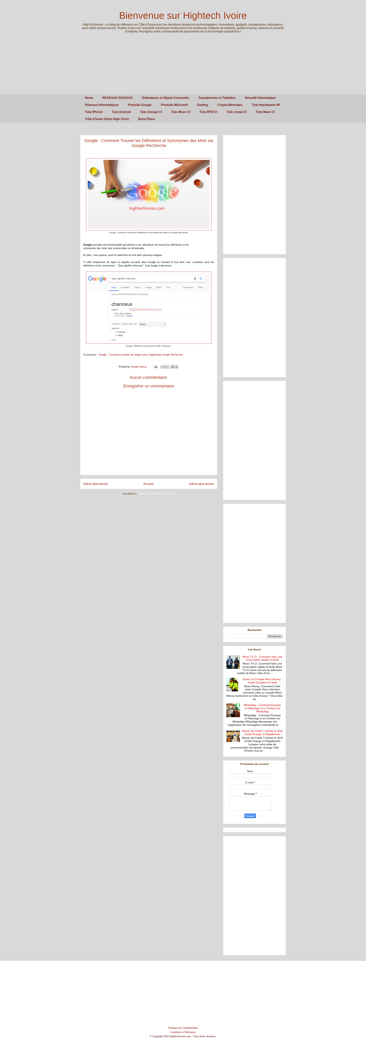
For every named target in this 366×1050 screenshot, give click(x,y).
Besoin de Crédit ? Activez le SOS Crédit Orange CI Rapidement (262, 732)
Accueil (148, 483)
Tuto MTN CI (208, 112)
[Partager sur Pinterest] (177, 367)
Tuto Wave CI (265, 112)
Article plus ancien (201, 483)
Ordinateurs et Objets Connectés (165, 97)
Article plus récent (95, 483)
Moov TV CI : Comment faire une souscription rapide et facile (262, 658)
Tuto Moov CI (180, 112)
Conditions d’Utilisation (183, 1032)
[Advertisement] (183, 67)
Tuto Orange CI (151, 112)
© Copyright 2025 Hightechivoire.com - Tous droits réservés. (183, 1036)
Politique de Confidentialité (183, 1028)
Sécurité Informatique (260, 97)
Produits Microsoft (174, 104)
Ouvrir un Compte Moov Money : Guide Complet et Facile (262, 681)
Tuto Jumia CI (236, 112)
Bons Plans (146, 119)
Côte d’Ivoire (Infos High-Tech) (107, 119)
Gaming (202, 104)
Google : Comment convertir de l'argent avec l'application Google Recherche (141, 354)
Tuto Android (121, 112)
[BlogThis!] (166, 367)
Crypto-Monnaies (230, 104)
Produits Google (140, 104)
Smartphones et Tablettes (216, 97)
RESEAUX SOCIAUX (117, 97)
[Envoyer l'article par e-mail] (155, 366)
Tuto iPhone (94, 112)
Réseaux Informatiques (102, 104)
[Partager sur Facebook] (173, 367)
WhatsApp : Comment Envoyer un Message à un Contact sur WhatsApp (262, 708)
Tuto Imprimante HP (266, 104)
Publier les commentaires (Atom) (157, 493)
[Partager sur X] (169, 367)
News (89, 97)
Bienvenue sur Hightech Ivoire (183, 15)
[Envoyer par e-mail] (162, 367)
